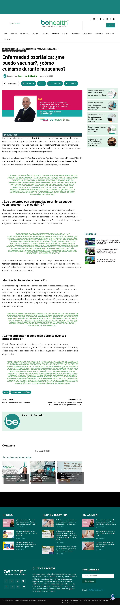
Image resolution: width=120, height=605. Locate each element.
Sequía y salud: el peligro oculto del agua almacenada (97, 129)
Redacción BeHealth (27, 76)
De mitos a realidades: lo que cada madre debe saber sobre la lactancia (26, 533)
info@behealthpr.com (96, 590)
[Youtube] (113, 19)
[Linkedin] (97, 19)
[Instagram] (94, 19)
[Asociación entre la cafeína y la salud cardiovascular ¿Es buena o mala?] (111, 141)
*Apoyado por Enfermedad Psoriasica (19, 49)
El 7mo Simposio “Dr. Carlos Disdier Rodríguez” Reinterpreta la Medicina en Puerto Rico (108, 242)
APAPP (6, 392)
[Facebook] (90, 19)
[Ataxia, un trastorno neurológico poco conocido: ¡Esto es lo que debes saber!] (111, 105)
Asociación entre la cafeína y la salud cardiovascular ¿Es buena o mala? (95, 142)
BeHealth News (11, 471)
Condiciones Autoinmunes (14, 51)
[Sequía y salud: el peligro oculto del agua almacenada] (111, 129)
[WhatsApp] (110, 19)
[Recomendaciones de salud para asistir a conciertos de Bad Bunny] (111, 93)
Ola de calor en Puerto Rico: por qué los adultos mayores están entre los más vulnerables (66, 549)
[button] (112, 597)
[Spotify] (100, 19)
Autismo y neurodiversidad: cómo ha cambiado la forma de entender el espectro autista (26, 545)
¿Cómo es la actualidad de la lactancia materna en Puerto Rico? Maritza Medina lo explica (26, 522)
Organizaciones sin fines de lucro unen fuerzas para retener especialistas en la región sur (107, 251)
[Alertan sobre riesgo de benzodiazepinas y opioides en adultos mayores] (111, 117)
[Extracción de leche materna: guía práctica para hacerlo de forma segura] (88, 546)
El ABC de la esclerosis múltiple (16, 402)
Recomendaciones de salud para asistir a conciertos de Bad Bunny (15, 478)
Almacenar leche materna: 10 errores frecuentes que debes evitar (105, 533)
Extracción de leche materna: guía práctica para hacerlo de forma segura (105, 545)
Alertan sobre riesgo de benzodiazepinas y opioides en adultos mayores (70, 477)
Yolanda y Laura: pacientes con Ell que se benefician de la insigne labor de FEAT (64, 403)
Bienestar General (40, 469)
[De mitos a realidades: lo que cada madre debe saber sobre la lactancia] (8, 534)
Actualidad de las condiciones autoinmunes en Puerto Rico (106, 260)
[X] (107, 19)
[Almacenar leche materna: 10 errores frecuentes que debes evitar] (88, 534)
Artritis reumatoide (47, 49)
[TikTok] (103, 19)
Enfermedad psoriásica (21, 392)
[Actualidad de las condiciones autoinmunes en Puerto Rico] (90, 260)
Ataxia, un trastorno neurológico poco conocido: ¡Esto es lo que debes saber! (41, 477)
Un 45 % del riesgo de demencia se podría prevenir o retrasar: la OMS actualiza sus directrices (66, 522)
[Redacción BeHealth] (5, 76)
